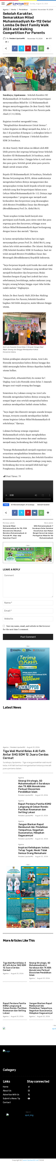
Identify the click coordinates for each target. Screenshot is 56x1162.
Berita (13, 9)
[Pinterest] (28, 48)
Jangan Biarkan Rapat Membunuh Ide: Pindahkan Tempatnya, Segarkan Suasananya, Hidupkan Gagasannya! (33, 830)
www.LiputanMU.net (30, 1160)
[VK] (34, 48)
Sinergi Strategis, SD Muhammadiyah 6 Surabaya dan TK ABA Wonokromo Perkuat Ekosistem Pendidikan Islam (34, 786)
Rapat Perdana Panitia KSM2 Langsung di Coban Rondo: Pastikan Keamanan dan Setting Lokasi (34, 808)
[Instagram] (29, 1091)
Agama (5, 9)
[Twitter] (21, 48)
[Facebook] (15, 48)
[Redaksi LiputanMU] (5, 38)
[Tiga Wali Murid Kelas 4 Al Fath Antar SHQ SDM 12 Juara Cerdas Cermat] (28, 727)
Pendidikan (23, 9)
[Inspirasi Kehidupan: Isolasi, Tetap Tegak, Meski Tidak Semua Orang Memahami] (9, 850)
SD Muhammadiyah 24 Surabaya (22, 505)
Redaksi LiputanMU (17, 38)
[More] (48, 48)
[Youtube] (29, 1099)
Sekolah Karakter (43, 505)
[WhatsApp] (41, 48)
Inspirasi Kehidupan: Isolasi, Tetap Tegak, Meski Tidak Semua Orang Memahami (33, 850)
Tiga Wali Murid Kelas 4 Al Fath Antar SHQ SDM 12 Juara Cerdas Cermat (26, 754)
